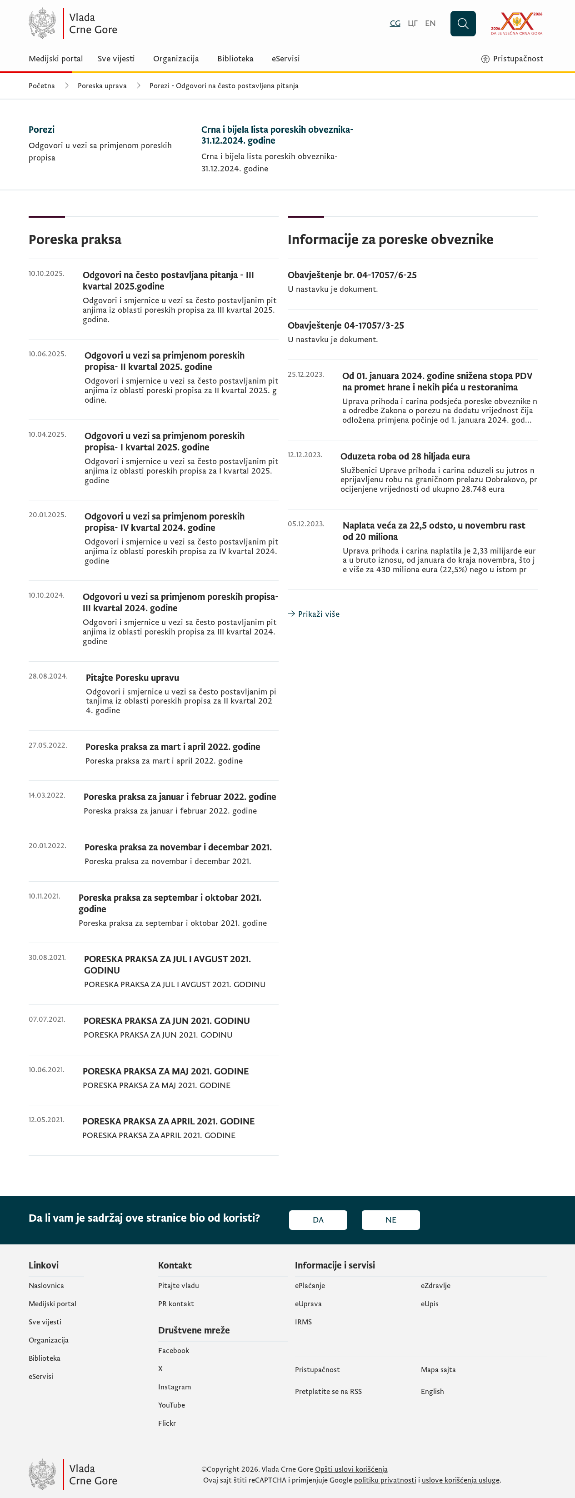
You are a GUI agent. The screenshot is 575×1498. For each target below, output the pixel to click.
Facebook (173, 1350)
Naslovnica (46, 1285)
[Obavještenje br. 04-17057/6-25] (413, 289)
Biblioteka (235, 59)
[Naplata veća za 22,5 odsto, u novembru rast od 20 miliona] (413, 554)
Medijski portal (56, 59)
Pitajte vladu (178, 1285)
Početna (42, 85)
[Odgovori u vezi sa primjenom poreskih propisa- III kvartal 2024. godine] (154, 626)
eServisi (286, 59)
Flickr (167, 1423)
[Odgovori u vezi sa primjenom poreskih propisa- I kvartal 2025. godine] (154, 465)
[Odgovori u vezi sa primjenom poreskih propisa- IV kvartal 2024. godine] (154, 545)
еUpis (430, 1303)
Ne (390, 1220)
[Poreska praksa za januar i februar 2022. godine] (154, 811)
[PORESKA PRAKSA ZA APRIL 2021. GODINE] (154, 1135)
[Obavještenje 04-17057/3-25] (413, 340)
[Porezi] (111, 157)
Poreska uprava (102, 85)
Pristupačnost (317, 1369)
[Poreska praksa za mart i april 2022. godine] (154, 761)
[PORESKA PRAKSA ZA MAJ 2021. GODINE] (154, 1085)
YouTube (171, 1405)
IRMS (303, 1322)
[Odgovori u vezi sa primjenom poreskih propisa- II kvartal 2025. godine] (154, 384)
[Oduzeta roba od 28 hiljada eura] (413, 480)
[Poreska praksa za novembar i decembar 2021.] (154, 861)
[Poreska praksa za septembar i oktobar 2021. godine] (154, 918)
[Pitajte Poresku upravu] (154, 701)
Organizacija (176, 59)
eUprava (308, 1303)
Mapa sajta (438, 1369)
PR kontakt (176, 1303)
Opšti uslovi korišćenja (351, 1469)
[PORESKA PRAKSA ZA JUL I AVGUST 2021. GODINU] (154, 979)
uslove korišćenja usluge (461, 1480)
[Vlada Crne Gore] (117, 23)
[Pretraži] (463, 23)
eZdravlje (435, 1285)
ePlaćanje (310, 1285)
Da (318, 1220)
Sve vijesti (116, 59)
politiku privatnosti (385, 1480)
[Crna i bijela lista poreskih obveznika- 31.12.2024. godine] (284, 157)
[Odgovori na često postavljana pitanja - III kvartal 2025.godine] (154, 304)
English (432, 1391)
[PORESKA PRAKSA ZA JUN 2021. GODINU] (154, 1035)
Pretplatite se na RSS (328, 1391)
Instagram (174, 1387)
